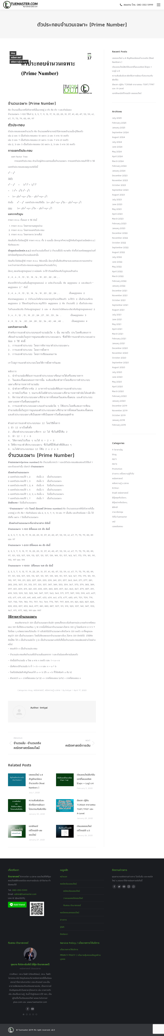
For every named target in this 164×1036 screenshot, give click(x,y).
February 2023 (119, 223)
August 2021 (118, 310)
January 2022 (118, 286)
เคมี (113, 521)
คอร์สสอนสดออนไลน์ (69, 912)
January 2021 (118, 343)
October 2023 (119, 185)
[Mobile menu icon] (158, 5)
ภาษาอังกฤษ (117, 512)
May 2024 (117, 151)
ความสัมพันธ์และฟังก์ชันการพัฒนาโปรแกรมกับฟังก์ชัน (37, 804)
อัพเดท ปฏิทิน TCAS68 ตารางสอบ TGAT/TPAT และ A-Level (86, 806)
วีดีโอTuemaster (119, 516)
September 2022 (120, 247)
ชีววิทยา (115, 488)
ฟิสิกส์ (115, 507)
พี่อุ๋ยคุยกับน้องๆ (119, 497)
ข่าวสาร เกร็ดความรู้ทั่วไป (123, 473)
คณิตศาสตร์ (16, 57)
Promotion (117, 469)
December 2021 (119, 290)
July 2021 (116, 314)
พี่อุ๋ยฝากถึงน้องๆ (119, 502)
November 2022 (120, 238)
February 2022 (119, 281)
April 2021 (117, 329)
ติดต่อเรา (64, 934)
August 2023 (118, 194)
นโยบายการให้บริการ (69, 949)
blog (13, 53)
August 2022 (118, 252)
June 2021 (117, 319)
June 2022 (117, 262)
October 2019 (119, 415)
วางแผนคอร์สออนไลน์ (73, 898)
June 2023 (117, 204)
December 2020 (120, 348)
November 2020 (120, 353)
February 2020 (119, 396)
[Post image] (17, 779)
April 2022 (117, 271)
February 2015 (119, 425)
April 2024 (117, 156)
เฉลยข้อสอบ (117, 526)
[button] (23, 1014)
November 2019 (119, 410)
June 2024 (117, 146)
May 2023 (117, 209)
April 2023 (117, 214)
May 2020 (117, 381)
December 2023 (119, 175)
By (67, 690)
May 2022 (117, 266)
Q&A (62, 927)
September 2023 (120, 190)
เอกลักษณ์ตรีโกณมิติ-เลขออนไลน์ (35, 830)
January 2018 (118, 420)
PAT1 (114, 459)
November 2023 (120, 180)
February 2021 (119, 338)
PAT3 (114, 464)
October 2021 (119, 300)
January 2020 (119, 401)
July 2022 (117, 257)
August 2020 (118, 367)
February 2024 (119, 166)
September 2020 (120, 362)
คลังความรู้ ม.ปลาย (19, 62)
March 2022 (118, 276)
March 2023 (117, 218)
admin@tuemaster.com (25, 894)
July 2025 (117, 118)
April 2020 (117, 386)
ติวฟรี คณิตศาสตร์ (120, 493)
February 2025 (119, 123)
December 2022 (120, 233)
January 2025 (118, 127)
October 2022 (119, 242)
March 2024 (118, 161)
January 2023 (118, 228)
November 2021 (119, 295)
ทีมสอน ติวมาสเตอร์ (72, 905)
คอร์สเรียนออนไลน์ (68, 883)
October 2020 (119, 357)
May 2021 (116, 324)
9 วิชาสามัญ (117, 449)
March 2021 (117, 333)
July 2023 (117, 199)
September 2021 (120, 305)
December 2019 (119, 405)
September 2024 (120, 132)
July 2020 (117, 372)
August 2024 (118, 137)
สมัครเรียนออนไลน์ (71, 891)
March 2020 (118, 391)
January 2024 (118, 170)
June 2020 (117, 377)
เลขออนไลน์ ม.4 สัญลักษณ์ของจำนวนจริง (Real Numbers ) (37, 781)
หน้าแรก (63, 876)
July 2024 (117, 142)
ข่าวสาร (63, 919)
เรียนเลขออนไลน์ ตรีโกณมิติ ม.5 (84, 828)
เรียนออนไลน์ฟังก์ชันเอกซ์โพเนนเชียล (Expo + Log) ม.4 (86, 779)
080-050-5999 (19, 890)
